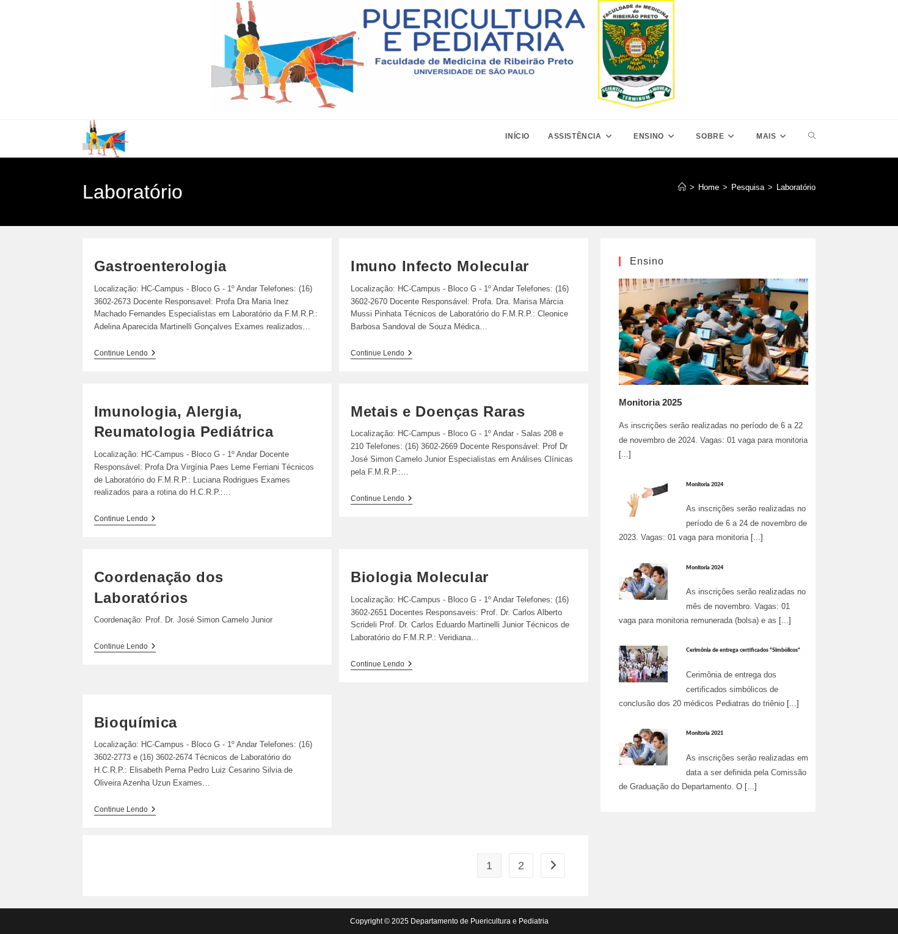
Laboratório (796, 187)
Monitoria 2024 (704, 484)
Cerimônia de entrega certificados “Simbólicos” (743, 650)
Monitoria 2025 (650, 402)
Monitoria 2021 (704, 733)
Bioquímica (135, 722)
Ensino (647, 261)
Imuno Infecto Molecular (440, 266)
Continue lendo (125, 353)
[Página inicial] (682, 187)
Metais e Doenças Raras (438, 411)
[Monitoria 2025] (713, 331)
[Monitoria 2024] (643, 497)
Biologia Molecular (420, 577)
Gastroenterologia (160, 266)
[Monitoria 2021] (643, 746)
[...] (625, 454)
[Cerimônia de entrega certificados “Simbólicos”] (643, 663)
